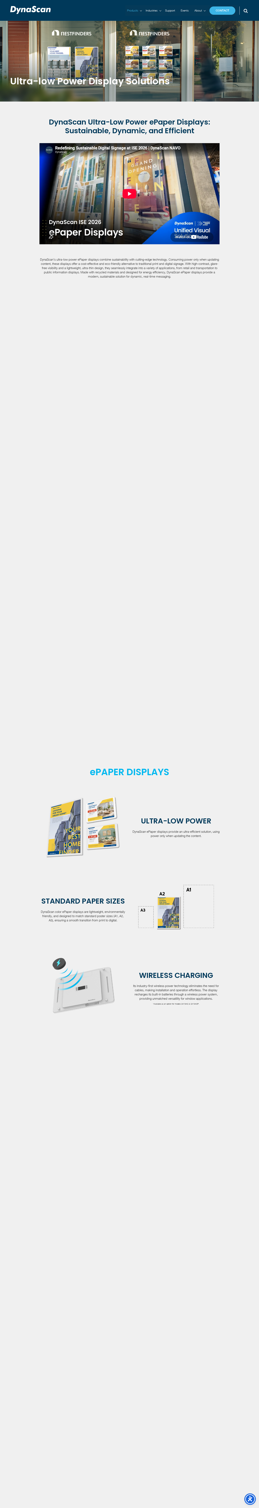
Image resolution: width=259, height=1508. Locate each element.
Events (185, 10)
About (198, 10)
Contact (222, 10)
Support (170, 10)
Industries (152, 10)
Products (132, 10)
